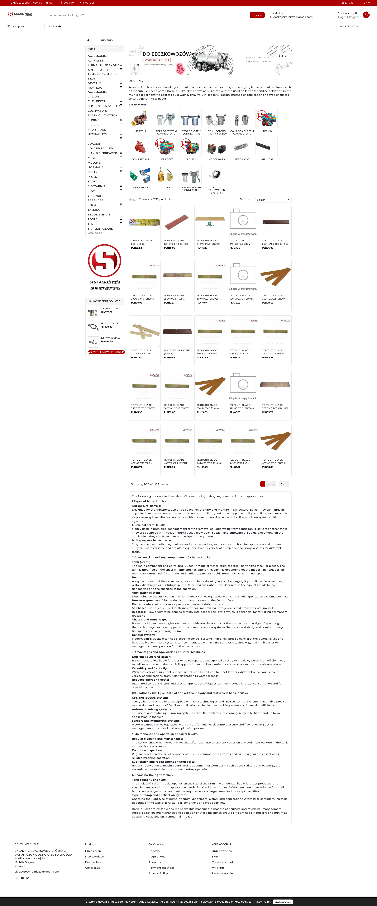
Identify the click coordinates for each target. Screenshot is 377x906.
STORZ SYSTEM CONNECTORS (191, 132)
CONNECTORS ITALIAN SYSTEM (216, 132)
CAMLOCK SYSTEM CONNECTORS (242, 132)
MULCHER (95, 162)
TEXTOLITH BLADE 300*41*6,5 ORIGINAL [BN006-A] (241, 298)
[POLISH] (191, 146)
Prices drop (93, 851)
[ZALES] (165, 174)
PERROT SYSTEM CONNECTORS (166, 132)
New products (95, 856)
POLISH (191, 159)
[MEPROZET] (165, 146)
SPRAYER (94, 195)
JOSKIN (267, 131)
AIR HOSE (267, 159)
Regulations (156, 856)
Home (91, 48)
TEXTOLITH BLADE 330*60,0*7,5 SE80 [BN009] (207, 353)
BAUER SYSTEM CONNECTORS (191, 189)
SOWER (93, 191)
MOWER (94, 158)
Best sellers (93, 862)
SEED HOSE (242, 159)
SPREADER (95, 200)
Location (70, 2)
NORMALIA (96, 167)
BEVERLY (94, 83)
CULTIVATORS (98, 110)
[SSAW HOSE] (140, 174)
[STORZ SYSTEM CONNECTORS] (191, 118)
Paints (92, 172)
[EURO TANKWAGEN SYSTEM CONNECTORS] (216, 174)
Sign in (216, 856)
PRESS (92, 176)
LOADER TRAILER (100, 148)
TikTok (33, 879)
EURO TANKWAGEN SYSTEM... (216, 190)
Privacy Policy (158, 873)
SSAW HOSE (141, 187)
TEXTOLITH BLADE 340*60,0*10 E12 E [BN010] (240, 353)
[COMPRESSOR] (140, 146)
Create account (222, 862)
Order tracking (222, 851)
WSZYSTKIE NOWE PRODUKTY (106, 352)
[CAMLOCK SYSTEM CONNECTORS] (241, 118)
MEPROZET (166, 159)
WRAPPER (95, 233)
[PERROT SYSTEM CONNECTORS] (165, 118)
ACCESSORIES (98, 56)
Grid (131, 199)
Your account (221, 844)
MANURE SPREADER (102, 153)
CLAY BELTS (96, 101)
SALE (91, 181)
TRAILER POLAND (100, 228)
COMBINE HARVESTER (104, 106)
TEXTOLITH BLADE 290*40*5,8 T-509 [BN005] (174, 298)
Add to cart (140, 250)
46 (282, 484)
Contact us (92, 867)
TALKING (94, 209)
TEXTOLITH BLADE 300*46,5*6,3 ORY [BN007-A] (141, 353)
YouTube (23, 879)
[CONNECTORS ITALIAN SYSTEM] (216, 118)
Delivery (154, 851)
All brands (55, 26)
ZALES (166, 187)
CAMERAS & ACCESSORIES (98, 90)
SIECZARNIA (96, 186)
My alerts (218, 867)
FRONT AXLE (97, 129)
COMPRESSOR (141, 159)
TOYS (91, 224)
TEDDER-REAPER (100, 214)
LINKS (92, 139)
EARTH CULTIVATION (103, 115)
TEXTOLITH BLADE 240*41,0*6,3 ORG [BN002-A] (240, 244)
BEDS (92, 78)
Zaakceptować (283, 902)
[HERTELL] (140, 118)
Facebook (17, 879)
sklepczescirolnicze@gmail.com (33, 2)
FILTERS (93, 125)
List (135, 199)
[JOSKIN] (267, 118)
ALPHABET (95, 60)
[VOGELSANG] (216, 146)
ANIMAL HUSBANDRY (103, 65)
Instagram (29, 879)
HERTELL (141, 131)
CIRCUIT (94, 96)
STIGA (92, 205)
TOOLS (92, 219)
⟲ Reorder (87, 2)
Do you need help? (27, 844)
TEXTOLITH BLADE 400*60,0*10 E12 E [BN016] (141, 463)
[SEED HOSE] (241, 146)
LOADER (94, 143)
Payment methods (161, 867)
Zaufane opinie (222, 873)
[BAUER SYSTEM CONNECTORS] (191, 174)
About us (154, 862)
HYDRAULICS (97, 134)
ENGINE (93, 120)
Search (257, 15)
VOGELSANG (217, 159)
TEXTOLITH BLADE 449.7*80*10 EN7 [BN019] (240, 463)
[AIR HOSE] (267, 146)
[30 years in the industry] (104, 267)
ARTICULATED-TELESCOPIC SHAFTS (103, 72)
